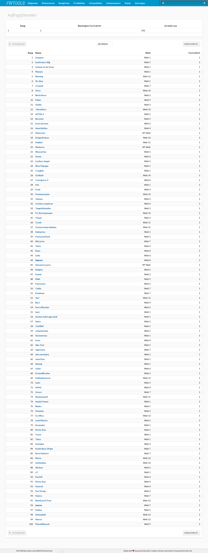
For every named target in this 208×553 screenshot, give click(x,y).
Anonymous (41, 335)
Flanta (38, 495)
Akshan (39, 467)
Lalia (37, 255)
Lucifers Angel (42, 161)
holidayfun (40, 462)
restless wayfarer (44, 203)
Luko (37, 382)
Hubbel (38, 142)
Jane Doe (40, 359)
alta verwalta (42, 354)
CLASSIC (39, 326)
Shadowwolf (41, 397)
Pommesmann (42, 194)
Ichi (37, 184)
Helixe (38, 510)
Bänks (38, 406)
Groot (38, 392)
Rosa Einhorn (42, 453)
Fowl (37, 189)
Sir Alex (39, 81)
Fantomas (40, 283)
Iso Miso (39, 415)
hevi (37, 312)
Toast (38, 434)
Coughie (39, 170)
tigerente (40, 349)
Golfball (39, 175)
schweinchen (41, 331)
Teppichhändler (43, 208)
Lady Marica (41, 420)
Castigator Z (41, 180)
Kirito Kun (40, 430)
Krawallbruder (42, 373)
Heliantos (40, 232)
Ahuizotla (40, 133)
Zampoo (39, 57)
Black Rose (40, 95)
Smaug (38, 364)
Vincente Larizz (43, 265)
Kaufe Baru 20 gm (44, 448)
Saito (38, 321)
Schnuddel (40, 514)
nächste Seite (190, 44)
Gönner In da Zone (44, 67)
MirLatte (39, 241)
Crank (38, 222)
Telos (38, 246)
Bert (37, 302)
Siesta (38, 519)
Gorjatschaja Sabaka (45, 227)
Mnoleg (39, 76)
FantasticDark (42, 236)
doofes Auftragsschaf (46, 316)
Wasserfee (40, 151)
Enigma (39, 269)
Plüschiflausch (42, 524)
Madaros (39, 147)
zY (36, 472)
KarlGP (39, 477)
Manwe (39, 71)
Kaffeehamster (43, 378)
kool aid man (41, 123)
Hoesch (39, 486)
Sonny (38, 156)
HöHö (38, 387)
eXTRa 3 (39, 114)
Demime (39, 411)
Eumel (38, 274)
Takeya (38, 199)
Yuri (37, 298)
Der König (40, 491)
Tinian (38, 217)
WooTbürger (42, 166)
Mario (38, 458)
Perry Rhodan (42, 307)
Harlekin (39, 444)
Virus (38, 90)
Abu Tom (39, 345)
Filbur (38, 100)
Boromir (39, 119)
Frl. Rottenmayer (44, 213)
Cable (38, 288)
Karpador (40, 425)
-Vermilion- (41, 109)
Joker (38, 368)
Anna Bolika (41, 128)
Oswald (39, 86)
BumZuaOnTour (43, 500)
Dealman (39, 293)
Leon (37, 340)
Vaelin (38, 104)
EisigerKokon (42, 137)
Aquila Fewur (42, 401)
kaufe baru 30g (42, 62)
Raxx (37, 250)
